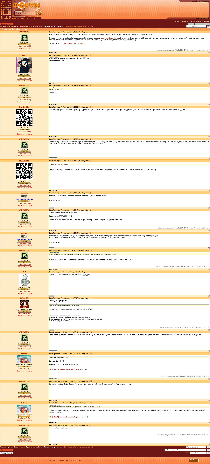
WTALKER (24, 298)
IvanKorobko (24, 107)
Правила (199, 21)
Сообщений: (24, 46)
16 (91, 403)
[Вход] (25, 18)
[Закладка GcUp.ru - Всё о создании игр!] (29, 18)
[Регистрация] (19, 18)
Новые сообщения (179, 21)
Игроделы (191, 21)
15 (91, 381)
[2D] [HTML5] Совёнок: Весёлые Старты (64, 369)
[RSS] (34, 18)
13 (91, 332)
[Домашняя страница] (55, 52)
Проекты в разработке (34, 26)
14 (91, 354)
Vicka (24, 55)
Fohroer (24, 354)
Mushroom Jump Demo (109, 38)
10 (91, 250)
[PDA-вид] (32, 18)
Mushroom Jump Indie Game (74, 43)
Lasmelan (24, 193)
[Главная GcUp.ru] (6, 18)
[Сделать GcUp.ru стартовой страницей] (27, 18)
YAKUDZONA (24, 32)
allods (24, 272)
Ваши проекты (19, 26)
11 (90, 272)
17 (91, 425)
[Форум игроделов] (13, 18)
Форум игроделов (6, 26)
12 (91, 298)
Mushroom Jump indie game (53, 26)
